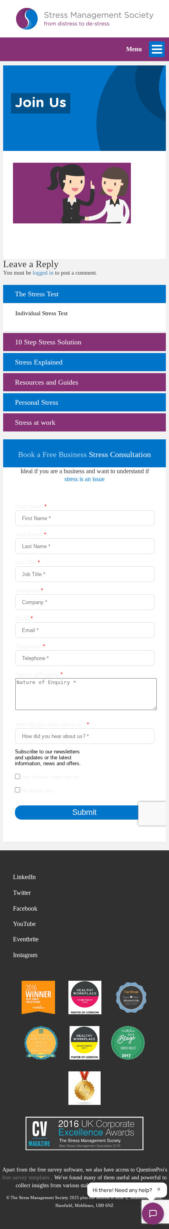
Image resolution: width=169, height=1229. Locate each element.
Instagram (25, 955)
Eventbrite (26, 939)
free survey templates (26, 1178)
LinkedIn (24, 877)
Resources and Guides (46, 382)
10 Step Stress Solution (48, 342)
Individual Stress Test (41, 313)
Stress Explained (38, 362)
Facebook (25, 908)
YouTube (24, 923)
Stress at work (35, 422)
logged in (43, 273)
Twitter (22, 892)
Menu (134, 49)
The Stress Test (37, 294)
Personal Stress (36, 402)
